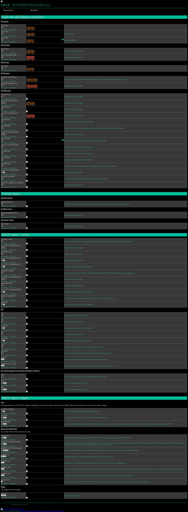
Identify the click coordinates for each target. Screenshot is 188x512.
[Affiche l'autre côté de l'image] (62, 38)
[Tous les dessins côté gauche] (56, 10)
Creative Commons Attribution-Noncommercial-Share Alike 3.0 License (42, 511)
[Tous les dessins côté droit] (59, 10)
